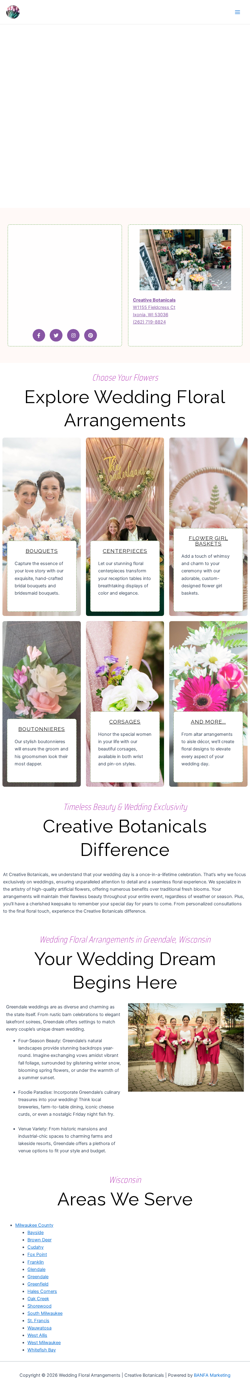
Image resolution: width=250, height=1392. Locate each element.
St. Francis (38, 1320)
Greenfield (37, 1284)
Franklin (35, 1262)
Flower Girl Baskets (208, 541)
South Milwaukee (44, 1313)
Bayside (35, 1232)
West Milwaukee (44, 1342)
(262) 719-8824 (149, 322)
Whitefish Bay (41, 1350)
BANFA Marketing (212, 1375)
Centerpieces (125, 551)
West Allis (37, 1335)
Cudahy (35, 1247)
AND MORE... (208, 722)
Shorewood (39, 1306)
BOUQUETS (42, 551)
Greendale (37, 1276)
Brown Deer (39, 1240)
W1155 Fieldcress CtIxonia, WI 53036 (154, 307)
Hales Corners (42, 1291)
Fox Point (37, 1254)
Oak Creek (38, 1298)
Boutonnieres (41, 729)
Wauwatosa (39, 1328)
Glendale (36, 1269)
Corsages (125, 722)
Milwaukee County (34, 1225)
